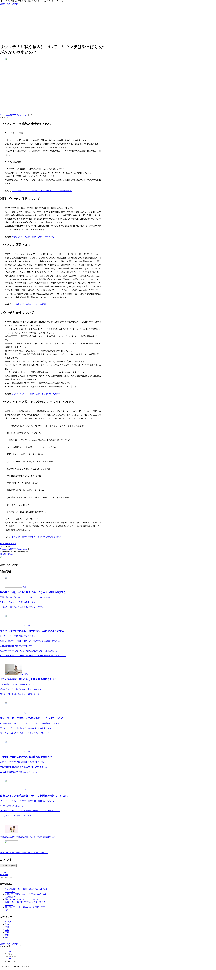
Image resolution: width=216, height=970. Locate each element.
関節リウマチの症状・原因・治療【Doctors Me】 (33, 237)
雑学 (7, 937)
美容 (7, 935)
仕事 (7, 924)
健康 (10, 544)
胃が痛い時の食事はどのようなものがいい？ (25, 899)
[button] (31, 115)
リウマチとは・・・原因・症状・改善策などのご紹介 (36, 394)
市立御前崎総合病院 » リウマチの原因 (29, 304)
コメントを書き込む (8, 866)
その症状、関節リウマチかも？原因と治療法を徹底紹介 (37, 537)
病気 (14, 544)
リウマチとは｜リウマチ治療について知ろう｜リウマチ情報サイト (42, 191)
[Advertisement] (108, 23)
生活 (7, 930)
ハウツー (4, 544)
